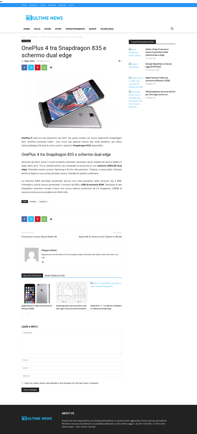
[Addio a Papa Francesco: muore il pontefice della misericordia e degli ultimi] (136, 53)
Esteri (47, 28)
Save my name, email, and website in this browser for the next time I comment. (62, 383)
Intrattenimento (75, 28)
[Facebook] (24, 67)
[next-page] (28, 314)
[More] (51, 67)
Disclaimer (62, 5)
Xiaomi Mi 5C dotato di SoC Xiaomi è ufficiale (100, 236)
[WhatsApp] (44, 67)
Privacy (24, 5)
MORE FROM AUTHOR (55, 276)
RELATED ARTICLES (32, 276)
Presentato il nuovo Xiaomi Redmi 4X (39, 236)
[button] (172, 29)
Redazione (33, 5)
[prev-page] (23, 314)
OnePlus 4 (43, 201)
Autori (71, 5)
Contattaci (52, 5)
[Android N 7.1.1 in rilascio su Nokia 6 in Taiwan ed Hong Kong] (106, 292)
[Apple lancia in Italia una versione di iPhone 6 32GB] (37, 292)
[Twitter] (31, 67)
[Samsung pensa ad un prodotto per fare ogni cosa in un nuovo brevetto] (71, 292)
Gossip (92, 28)
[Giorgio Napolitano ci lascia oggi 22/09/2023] (136, 67)
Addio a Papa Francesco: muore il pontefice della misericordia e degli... (157, 52)
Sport (58, 28)
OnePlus (33, 201)
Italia (37, 28)
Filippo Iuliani (29, 61)
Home (27, 28)
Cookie (42, 5)
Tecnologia (106, 28)
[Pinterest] (38, 67)
